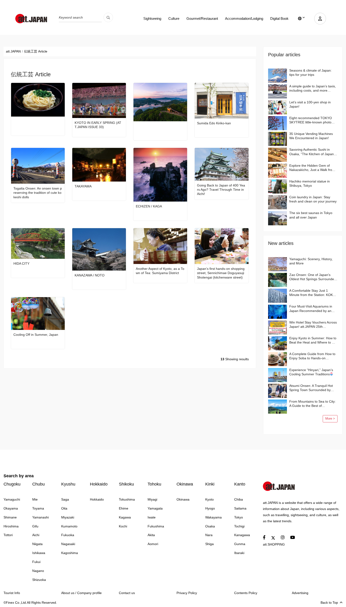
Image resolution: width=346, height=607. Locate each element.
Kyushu (68, 484)
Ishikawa (38, 553)
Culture (173, 18)
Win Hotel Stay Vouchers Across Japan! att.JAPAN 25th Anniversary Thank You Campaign (313, 324)
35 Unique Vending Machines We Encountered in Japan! (311, 136)
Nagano (38, 571)
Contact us (127, 593)
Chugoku (12, 484)
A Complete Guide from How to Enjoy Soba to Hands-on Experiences (312, 356)
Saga (65, 499)
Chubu (38, 484)
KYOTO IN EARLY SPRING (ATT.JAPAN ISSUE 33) (98, 125)
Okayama (11, 508)
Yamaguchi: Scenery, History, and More (311, 261)
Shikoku (126, 484)
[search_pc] (108, 17)
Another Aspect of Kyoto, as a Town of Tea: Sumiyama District (160, 271)
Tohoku (154, 484)
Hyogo (210, 508)
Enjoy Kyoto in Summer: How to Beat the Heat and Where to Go (312, 340)
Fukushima (156, 526)
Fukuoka (67, 535)
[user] (320, 18)
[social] (264, 538)
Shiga (209, 544)
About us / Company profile (81, 593)
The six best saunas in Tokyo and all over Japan (310, 215)
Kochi (123, 526)
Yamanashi (40, 517)
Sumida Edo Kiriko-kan (214, 123)
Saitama (240, 508)
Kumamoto (69, 526)
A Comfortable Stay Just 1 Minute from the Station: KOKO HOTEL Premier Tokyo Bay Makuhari (312, 293)
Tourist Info (12, 593)
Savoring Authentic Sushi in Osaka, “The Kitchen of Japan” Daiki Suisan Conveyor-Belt (312, 152)
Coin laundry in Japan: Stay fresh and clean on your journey (313, 199)
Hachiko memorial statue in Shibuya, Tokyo (309, 183)
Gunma (239, 544)
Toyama (38, 508)
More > (330, 418)
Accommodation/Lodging (244, 18)
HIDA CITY (21, 263)
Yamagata (155, 508)
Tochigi (239, 526)
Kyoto (209, 499)
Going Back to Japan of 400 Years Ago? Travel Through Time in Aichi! (221, 189)
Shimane (10, 517)
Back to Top (329, 602)
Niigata (37, 544)
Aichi (35, 535)
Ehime (123, 508)
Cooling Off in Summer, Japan (35, 334)
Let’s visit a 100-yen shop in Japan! (310, 104)
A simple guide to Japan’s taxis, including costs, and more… (312, 88)
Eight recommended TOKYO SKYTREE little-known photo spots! (310, 120)
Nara (209, 535)
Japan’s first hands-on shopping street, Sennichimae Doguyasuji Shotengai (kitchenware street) (221, 273)
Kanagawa (242, 535)
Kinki (209, 484)
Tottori (8, 535)
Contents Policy (245, 593)
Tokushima (127, 499)
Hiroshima (11, 526)
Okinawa (185, 484)
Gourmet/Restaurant (202, 18)
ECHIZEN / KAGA (149, 206)
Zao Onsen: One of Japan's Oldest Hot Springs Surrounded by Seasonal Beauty (312, 277)
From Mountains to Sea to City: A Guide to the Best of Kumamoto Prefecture (312, 404)
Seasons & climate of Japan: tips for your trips (310, 73)
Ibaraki (239, 553)
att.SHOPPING (274, 544)
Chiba (238, 499)
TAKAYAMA (83, 186)
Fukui (36, 562)
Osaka (210, 526)
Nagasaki (68, 544)
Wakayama (213, 517)
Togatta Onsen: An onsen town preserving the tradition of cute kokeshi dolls (37, 192)
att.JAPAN (13, 51)
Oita (64, 508)
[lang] (301, 18)
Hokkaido (99, 484)
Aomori (153, 544)
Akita (151, 535)
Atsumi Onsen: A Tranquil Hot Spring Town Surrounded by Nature (311, 388)
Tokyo (238, 517)
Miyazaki (67, 517)
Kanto (239, 484)
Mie (35, 499)
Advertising (300, 593)
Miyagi (152, 499)
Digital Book (279, 18)
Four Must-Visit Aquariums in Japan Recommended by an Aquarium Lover (310, 308)
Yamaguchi (12, 499)
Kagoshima (69, 553)
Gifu (35, 526)
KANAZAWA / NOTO (90, 275)
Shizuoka (39, 580)
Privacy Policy (187, 593)
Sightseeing (152, 18)
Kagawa (125, 517)
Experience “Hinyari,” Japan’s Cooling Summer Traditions (311, 372)
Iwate (152, 517)
